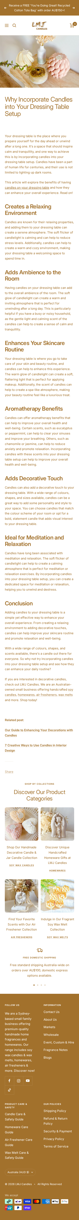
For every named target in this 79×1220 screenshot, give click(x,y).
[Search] (14, 30)
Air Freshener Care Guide (18, 1147)
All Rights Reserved (49, 1188)
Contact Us (52, 1017)
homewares (26, 700)
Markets (49, 1032)
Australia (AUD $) (18, 1177)
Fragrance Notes (56, 1055)
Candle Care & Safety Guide (15, 1121)
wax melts (65, 700)
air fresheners (46, 700)
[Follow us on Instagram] (18, 1085)
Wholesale (51, 1039)
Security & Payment (58, 1136)
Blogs (48, 1062)
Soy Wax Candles (21, 870)
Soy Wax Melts (57, 942)
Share (9, 776)
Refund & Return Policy (55, 1125)
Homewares (57, 875)
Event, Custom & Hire (59, 1047)
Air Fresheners (21, 942)
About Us (50, 1024)
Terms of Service (56, 1151)
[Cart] (72, 30)
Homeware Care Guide (16, 1134)
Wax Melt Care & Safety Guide (17, 1159)
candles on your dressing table (27, 192)
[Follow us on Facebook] (9, 1085)
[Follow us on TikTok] (9, 1094)
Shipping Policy (55, 1116)
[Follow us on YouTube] (27, 1085)
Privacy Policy (54, 1143)
